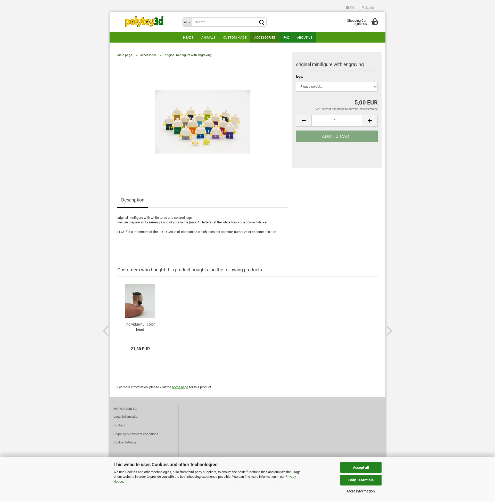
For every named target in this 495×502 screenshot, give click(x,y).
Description (132, 200)
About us (304, 37)
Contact (119, 425)
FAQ (286, 37)
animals (208, 37)
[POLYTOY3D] (144, 22)
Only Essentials (361, 480)
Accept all (361, 467)
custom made (234, 37)
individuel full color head (140, 326)
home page (180, 387)
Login (369, 8)
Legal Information (126, 416)
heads (188, 37)
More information (361, 491)
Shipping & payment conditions (135, 434)
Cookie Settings (124, 442)
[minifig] (202, 119)
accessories (265, 37)
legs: (299, 76)
